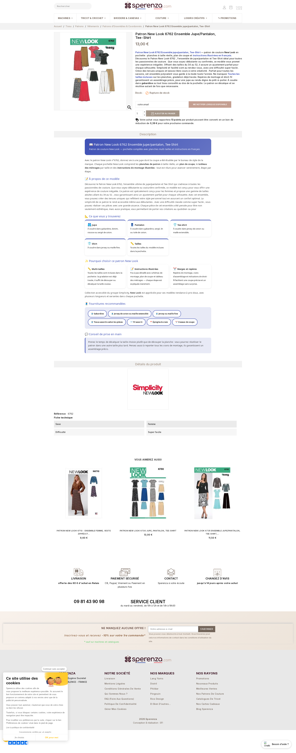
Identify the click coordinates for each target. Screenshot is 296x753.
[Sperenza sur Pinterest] (220, 601)
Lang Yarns (156, 678)
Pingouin (155, 693)
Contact (171, 578)
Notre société (117, 673)
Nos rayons (207, 673)
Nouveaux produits (207, 683)
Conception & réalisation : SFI (148, 722)
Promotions (202, 678)
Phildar (154, 688)
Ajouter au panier (164, 113)
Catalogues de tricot (208, 699)
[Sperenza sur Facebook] (206, 601)
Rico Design (157, 699)
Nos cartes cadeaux (208, 704)
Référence (60, 413)
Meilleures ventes (206, 688)
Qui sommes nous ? (116, 693)
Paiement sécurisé (125, 578)
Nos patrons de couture (210, 693)
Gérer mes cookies (116, 709)
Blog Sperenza (204, 709)
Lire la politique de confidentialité (20, 727)
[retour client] (217, 572)
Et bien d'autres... (160, 704)
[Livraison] (124, 572)
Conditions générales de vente (123, 688)
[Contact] (78, 572)
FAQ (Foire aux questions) (119, 699)
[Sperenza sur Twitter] (199, 601)
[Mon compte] (225, 8)
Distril (153, 683)
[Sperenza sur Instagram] (213, 601)
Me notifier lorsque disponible (210, 104)
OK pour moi (51, 737)
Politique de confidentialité (121, 704)
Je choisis (19, 737)
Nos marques (162, 673)
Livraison (78, 578)
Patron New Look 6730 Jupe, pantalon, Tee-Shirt (148, 530)
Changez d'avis (217, 578)
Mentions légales (115, 683)
